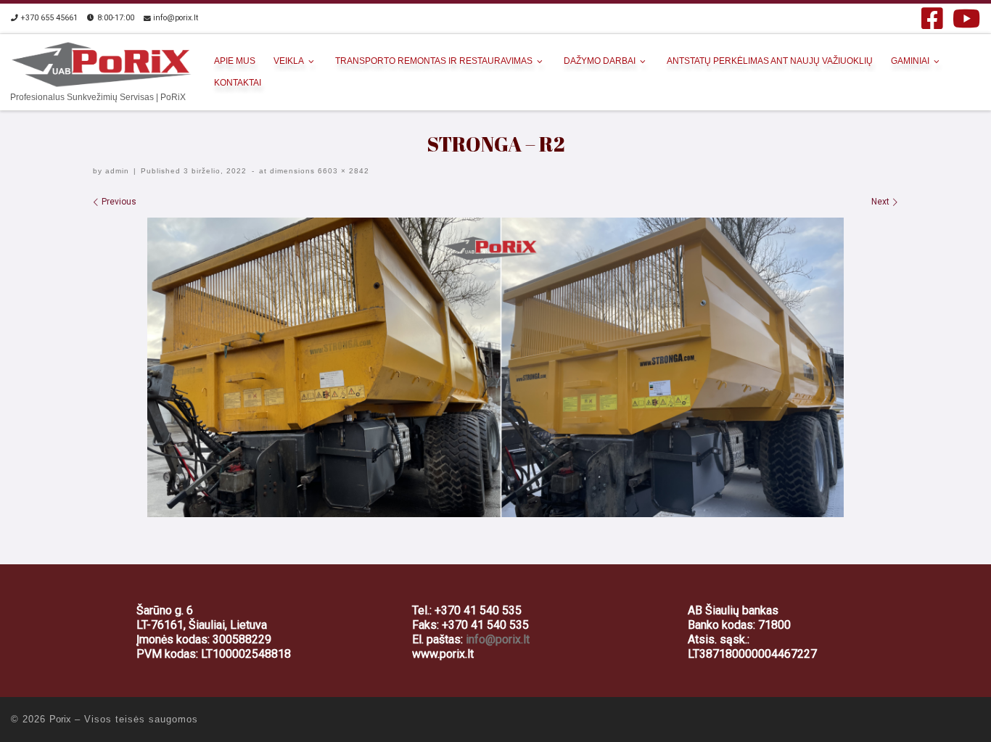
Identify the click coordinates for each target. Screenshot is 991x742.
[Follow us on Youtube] (966, 18)
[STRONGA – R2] (495, 367)
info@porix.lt (498, 639)
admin (117, 171)
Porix (60, 719)
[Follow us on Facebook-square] (932, 18)
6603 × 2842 (342, 171)
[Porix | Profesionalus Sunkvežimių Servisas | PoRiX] (101, 62)
